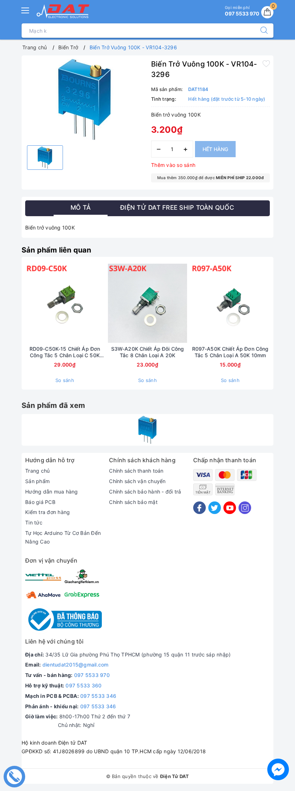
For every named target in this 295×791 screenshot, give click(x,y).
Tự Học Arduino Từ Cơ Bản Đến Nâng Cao (63, 537)
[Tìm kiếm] (260, 30)
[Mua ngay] (31, 303)
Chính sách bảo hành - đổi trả (145, 491)
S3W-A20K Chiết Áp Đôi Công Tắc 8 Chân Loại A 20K (147, 352)
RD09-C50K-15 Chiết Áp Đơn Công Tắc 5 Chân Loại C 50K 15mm (65, 352)
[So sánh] (98, 303)
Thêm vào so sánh (173, 165)
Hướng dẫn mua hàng (51, 491)
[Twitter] (214, 507)
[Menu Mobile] (26, 9)
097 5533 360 (83, 685)
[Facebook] (199, 507)
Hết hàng (215, 149)
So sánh (64, 380)
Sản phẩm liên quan (56, 250)
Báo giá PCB (40, 502)
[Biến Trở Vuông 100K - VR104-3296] (147, 430)
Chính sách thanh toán (136, 471)
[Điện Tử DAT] (63, 11)
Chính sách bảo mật (133, 502)
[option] (84, 99)
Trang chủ (37, 471)
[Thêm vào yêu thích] (266, 63)
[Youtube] (229, 507)
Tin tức (33, 522)
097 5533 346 (98, 696)
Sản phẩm (37, 481)
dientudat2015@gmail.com (75, 665)
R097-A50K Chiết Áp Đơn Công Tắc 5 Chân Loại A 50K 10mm (230, 352)
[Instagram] (245, 507)
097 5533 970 (92, 675)
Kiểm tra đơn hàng (47, 512)
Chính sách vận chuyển (137, 481)
